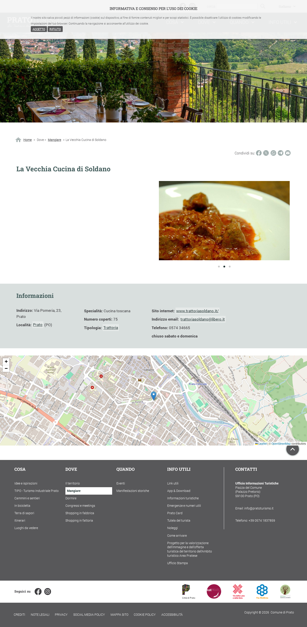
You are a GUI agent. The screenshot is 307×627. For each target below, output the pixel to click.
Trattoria (110, 327)
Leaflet (262, 443)
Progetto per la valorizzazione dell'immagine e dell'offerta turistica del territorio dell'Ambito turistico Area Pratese (189, 549)
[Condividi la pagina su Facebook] (259, 153)
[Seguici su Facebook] (38, 591)
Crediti (19, 614)
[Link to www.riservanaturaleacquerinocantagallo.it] (285, 597)
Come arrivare (177, 535)
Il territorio (72, 483)
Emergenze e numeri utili (184, 505)
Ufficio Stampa (177, 563)
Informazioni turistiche (183, 498)
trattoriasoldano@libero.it (202, 319)
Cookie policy (145, 614)
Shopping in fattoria (79, 520)
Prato (37, 324)
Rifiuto (55, 29)
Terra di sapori (24, 513)
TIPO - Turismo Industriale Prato (36, 491)
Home (27, 140)
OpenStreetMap (281, 443)
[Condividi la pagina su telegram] (280, 153)
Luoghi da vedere (26, 528)
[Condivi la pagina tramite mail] (288, 153)
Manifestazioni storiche (132, 491)
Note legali (40, 614)
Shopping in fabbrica (79, 513)
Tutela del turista (178, 520)
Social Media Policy (89, 614)
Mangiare (54, 140)
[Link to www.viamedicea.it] (262, 597)
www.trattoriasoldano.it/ (197, 310)
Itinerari (19, 520)
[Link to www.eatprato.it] (214, 597)
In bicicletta (22, 505)
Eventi (120, 483)
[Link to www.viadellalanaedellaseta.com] (239, 597)
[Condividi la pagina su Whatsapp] (273, 153)
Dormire (70, 498)
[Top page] (292, 449)
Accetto (39, 29)
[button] (153, 396)
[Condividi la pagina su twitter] (266, 153)
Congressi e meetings (80, 505)
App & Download (178, 491)
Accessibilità (172, 614)
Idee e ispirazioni (25, 483)
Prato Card (174, 513)
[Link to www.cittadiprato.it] (188, 597)
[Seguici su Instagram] (47, 591)
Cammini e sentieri (27, 498)
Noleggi (172, 528)
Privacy (61, 614)
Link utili (172, 483)
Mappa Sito (119, 614)
